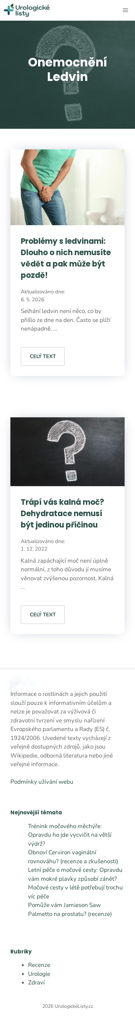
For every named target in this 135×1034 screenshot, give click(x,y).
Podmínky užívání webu (41, 782)
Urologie (39, 974)
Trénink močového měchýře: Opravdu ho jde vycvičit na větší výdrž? (69, 835)
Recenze (39, 965)
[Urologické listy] (26, 10)
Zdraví (36, 982)
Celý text (43, 356)
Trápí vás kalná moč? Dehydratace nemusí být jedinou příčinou (62, 513)
